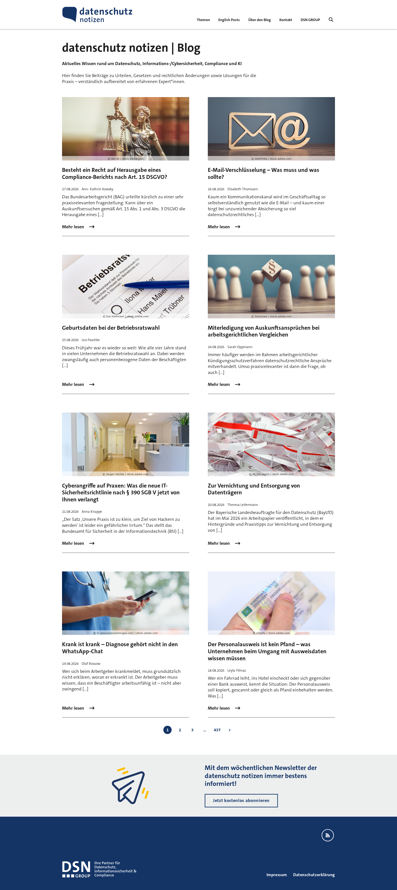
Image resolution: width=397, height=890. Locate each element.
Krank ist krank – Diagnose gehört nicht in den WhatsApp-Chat (120, 648)
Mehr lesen (73, 227)
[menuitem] (310, 20)
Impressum (277, 874)
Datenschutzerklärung (314, 874)
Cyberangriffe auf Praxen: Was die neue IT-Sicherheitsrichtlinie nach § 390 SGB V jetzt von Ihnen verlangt (121, 492)
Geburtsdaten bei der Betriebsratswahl (111, 328)
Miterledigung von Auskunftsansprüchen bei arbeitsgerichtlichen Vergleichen (263, 331)
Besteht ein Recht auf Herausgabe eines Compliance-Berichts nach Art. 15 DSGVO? (114, 173)
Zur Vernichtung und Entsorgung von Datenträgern (254, 489)
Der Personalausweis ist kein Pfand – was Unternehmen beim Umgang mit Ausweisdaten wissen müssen (267, 651)
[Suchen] (331, 19)
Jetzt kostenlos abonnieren (241, 800)
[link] (229, 20)
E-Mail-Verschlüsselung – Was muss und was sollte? (263, 173)
